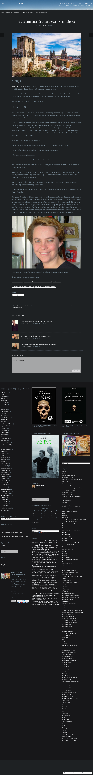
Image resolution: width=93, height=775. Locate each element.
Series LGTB (65, 700)
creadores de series (67, 509)
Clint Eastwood (66, 500)
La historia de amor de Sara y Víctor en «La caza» (36, 336)
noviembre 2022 (6, 470)
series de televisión (67, 696)
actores (64, 471)
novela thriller (46, 590)
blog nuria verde (46, 548)
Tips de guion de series (68, 728)
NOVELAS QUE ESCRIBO (69, 618)
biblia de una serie (67, 494)
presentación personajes (69, 652)
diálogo (64, 513)
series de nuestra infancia (69, 692)
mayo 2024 (4, 432)
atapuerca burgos (49, 305)
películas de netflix (67, 631)
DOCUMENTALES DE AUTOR (70, 521)
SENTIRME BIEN (67, 673)
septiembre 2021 (6, 495)
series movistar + (66, 702)
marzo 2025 (4, 411)
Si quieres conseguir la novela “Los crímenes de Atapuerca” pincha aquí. (36, 282)
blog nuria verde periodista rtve (41, 554)
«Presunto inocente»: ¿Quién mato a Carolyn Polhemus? (38, 345)
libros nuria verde (38, 567)
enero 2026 (4, 403)
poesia (46, 599)
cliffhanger (65, 498)
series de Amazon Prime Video (70, 681)
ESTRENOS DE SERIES (68, 545)
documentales (66, 517)
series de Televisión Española (70, 698)
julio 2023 (4, 453)
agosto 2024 (4, 426)
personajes (65, 637)
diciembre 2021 (5, 489)
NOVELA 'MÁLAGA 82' (68, 616)
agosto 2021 (4, 497)
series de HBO (66, 686)
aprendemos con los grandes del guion (73, 488)
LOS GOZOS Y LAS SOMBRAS (70, 582)
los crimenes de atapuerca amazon (44, 570)
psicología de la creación (69, 660)
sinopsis (64, 709)
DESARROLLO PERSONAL (69, 511)
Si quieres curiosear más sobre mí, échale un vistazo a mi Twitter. (34, 287)
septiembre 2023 (6, 449)
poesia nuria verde (46, 601)
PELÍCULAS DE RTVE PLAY (69, 622)
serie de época (66, 675)
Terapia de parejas (67, 721)
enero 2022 (4, 487)
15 (33, 515)
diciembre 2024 (5, 417)
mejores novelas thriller (50, 582)
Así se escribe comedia (68, 490)
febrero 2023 (5, 464)
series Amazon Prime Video (70, 677)
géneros (64, 555)
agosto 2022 (4, 476)
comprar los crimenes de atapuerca (47, 562)
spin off (64, 711)
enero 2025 (4, 415)
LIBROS (64, 578)
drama (64, 532)
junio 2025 (4, 405)
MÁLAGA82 (65, 591)
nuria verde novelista (51, 595)
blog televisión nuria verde (43, 561)
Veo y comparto (66, 736)
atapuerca (43, 305)
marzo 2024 (4, 436)
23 (37, 517)
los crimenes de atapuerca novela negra (45, 571)
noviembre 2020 (6, 508)
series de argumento (68, 684)
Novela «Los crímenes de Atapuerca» (23, 12)
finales (64, 551)
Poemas (64, 643)
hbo (63, 561)
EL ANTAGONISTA (67, 536)
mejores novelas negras (74, 305)
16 (37, 515)
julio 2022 (4, 478)
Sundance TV (66, 715)
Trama (64, 730)
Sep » (37, 522)
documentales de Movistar (69, 526)
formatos (64, 553)
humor (64, 568)
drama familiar (66, 534)
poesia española (39, 601)
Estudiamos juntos (63, 3)
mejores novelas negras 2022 (45, 579)
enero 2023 (4, 466)
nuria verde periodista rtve (44, 598)
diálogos (64, 515)
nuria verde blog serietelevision (53, 593)
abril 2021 (4, 506)
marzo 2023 (4, 461)
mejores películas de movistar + (71, 595)
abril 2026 (4, 396)
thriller (64, 726)
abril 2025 (4, 409)
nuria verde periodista (39, 596)
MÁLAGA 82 (65, 589)
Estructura (65, 547)
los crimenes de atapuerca (56, 305)
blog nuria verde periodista (51, 551)
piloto (63, 639)
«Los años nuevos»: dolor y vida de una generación (37, 321)
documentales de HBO (68, 523)
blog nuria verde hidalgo (44, 549)
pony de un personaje (68, 650)
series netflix (42, 603)
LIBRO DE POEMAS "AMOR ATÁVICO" (73, 576)
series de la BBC (66, 688)
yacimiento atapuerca (38, 604)
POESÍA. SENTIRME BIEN (69, 646)
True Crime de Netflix (68, 734)
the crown (65, 723)
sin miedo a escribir (67, 707)
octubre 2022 (5, 472)
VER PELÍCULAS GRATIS (69, 740)
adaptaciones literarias (68, 475)
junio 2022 (4, 480)
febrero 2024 (5, 438)
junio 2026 (4, 394)
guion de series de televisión (70, 559)
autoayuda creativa (67, 492)
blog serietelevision (49, 556)
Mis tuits (3, 545)
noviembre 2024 (6, 419)
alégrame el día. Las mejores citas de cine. (74, 479)
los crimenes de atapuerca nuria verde (45, 573)
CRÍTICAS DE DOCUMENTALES (71, 507)
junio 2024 (4, 430)
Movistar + (65, 606)
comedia (64, 502)
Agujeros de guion (67, 477)
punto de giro (66, 664)
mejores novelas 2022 (46, 575)
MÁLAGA (64, 587)
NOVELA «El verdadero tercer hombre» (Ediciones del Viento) (75, 5)
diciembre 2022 (5, 468)
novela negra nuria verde (45, 587)
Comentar (76, 370)
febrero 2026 (5, 400)
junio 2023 (4, 455)
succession (65, 713)
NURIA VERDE (42, 25)
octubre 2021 (5, 493)
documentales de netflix (69, 528)
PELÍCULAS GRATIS (67, 625)
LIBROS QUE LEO (67, 580)
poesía (64, 648)
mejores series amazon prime (70, 597)
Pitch (63, 641)
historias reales (66, 566)
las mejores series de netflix (70, 572)
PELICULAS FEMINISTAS (69, 633)
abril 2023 (4, 459)
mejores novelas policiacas (41, 581)
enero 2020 (4, 510)
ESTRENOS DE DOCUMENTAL (71, 542)
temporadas (65, 719)
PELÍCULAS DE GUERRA (69, 620)
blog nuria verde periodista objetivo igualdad (44, 552)
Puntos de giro (66, 669)
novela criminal (41, 584)
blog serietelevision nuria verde (42, 558)
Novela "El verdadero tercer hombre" (73, 610)
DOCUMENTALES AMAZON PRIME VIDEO (74, 519)
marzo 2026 (4, 398)
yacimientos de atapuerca (51, 604)
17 (41, 515)
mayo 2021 (4, 504)
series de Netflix (66, 690)
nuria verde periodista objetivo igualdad (43, 598)
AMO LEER (65, 481)
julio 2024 (4, 428)
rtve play (64, 671)
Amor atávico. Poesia (68, 486)
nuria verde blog (42, 593)
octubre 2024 (5, 421)
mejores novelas (36, 575)
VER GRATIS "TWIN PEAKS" (70, 738)
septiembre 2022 (6, 474)
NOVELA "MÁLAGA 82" (68, 614)
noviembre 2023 (6, 445)
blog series (53, 554)
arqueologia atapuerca (38, 305)
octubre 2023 (5, 447)
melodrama (65, 601)
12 (48, 513)
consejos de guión (67, 505)
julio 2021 (4, 499)
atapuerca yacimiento (44, 544)
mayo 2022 (4, 482)
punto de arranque (67, 662)
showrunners (66, 705)
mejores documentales (68, 593)
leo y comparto (66, 574)
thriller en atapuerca (52, 602)
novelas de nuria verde (42, 588)
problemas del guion (68, 656)
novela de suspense (37, 585)
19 (48, 515)
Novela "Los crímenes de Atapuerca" (72, 612)
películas (64, 629)
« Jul (33, 522)
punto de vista (66, 667)
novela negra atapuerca (49, 585)
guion (35, 564)
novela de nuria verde (50, 584)
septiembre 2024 (6, 424)
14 (55, 513)
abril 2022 (4, 485)
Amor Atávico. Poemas (41, 12)
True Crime (65, 732)
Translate (44, 532)
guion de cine (66, 557)
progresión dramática (68, 658)
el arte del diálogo (67, 538)
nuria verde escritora (38, 595)
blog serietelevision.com (40, 557)
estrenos (64, 540)
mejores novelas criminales (65, 305)
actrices (64, 473)
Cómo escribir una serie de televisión (81, 3)
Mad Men (64, 585)
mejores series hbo (67, 599)
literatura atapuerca (47, 567)
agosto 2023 (4, 451)
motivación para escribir (68, 603)
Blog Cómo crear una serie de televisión (12, 564)
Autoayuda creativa (7, 12)
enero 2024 (4, 440)
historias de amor (67, 563)
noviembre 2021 (6, 491)
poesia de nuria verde (52, 599)
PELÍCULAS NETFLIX (68, 627)
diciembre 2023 (5, 442)
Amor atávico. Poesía (68, 484)
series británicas (66, 679)
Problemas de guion (68, 654)
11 (44, 513)
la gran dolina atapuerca (46, 564)
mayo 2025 (4, 407)
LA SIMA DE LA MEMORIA (69, 570)
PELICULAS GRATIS (67, 635)
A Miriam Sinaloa (18, 86)
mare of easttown (54, 574)
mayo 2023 (4, 457)
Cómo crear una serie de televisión (23, 305)
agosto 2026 (4, 392)
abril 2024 (4, 434)
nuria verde (20, 307)
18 (44, 515)
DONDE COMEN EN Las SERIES (71, 530)
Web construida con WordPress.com (46, 756)
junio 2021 (4, 501)
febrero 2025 (5, 413)
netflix (64, 608)
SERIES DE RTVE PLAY (68, 694)
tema (63, 717)
